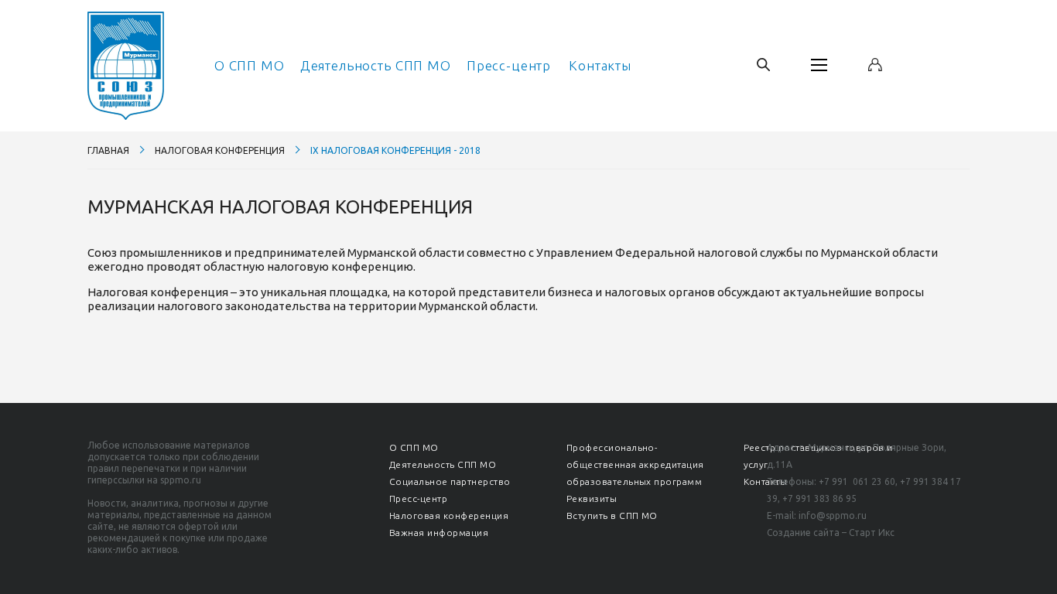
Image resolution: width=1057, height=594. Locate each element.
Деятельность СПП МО (375, 65)
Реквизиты (591, 498)
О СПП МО (249, 65)
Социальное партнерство (450, 481)
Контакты (600, 65)
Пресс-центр (509, 65)
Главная (108, 150)
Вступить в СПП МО (612, 515)
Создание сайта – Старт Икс (831, 532)
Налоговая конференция (220, 150)
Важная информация (438, 532)
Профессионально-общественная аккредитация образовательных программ (635, 464)
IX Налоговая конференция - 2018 (395, 150)
